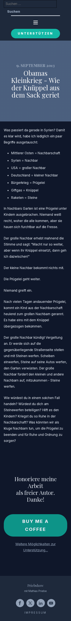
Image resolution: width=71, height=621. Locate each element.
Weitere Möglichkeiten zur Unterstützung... (35, 547)
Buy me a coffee (35, 525)
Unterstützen (35, 33)
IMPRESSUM (35, 612)
